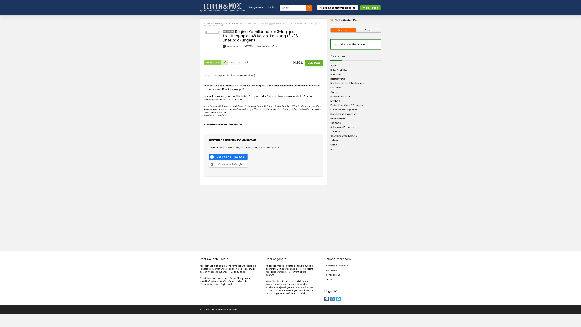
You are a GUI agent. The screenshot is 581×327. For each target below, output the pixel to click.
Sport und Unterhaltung (343, 135)
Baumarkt (335, 74)
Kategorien (255, 7)
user (332, 149)
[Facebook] (326, 299)
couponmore (233, 46)
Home (207, 23)
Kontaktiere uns (333, 274)
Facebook (272, 96)
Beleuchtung (337, 78)
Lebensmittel (337, 118)
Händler (271, 7)
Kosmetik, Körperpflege (225, 23)
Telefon (334, 140)
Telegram (254, 96)
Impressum (331, 270)
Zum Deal (314, 62)
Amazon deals (219, 115)
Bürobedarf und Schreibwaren (347, 83)
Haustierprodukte (340, 96)
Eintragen (372, 7)
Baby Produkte (338, 70)
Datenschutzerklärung (337, 265)
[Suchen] (309, 8)
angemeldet (227, 147)
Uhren (333, 144)
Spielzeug (335, 131)
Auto (333, 65)
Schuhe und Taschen (342, 127)
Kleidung (335, 100)
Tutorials (330, 279)
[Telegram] (338, 299)
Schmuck (335, 122)
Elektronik (335, 87)
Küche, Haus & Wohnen (343, 114)
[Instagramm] (332, 299)
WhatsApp (242, 96)
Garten (334, 92)
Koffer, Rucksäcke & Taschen (346, 105)
